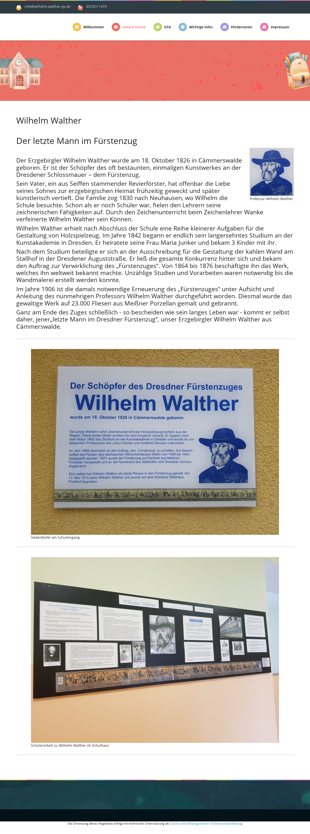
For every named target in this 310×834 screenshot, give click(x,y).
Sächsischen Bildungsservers (190, 823)
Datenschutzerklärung (227, 823)
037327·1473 (96, 6)
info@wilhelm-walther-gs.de (47, 6)
